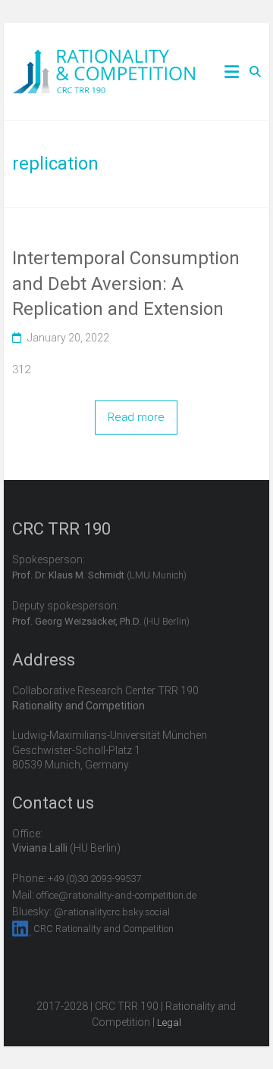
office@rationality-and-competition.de (116, 895)
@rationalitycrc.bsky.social (112, 912)
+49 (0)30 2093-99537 (94, 878)
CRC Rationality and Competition (103, 928)
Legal (169, 1022)
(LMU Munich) (99, 575)
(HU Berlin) (101, 621)
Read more (136, 417)
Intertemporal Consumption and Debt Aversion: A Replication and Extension (126, 283)
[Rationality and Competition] (104, 57)
